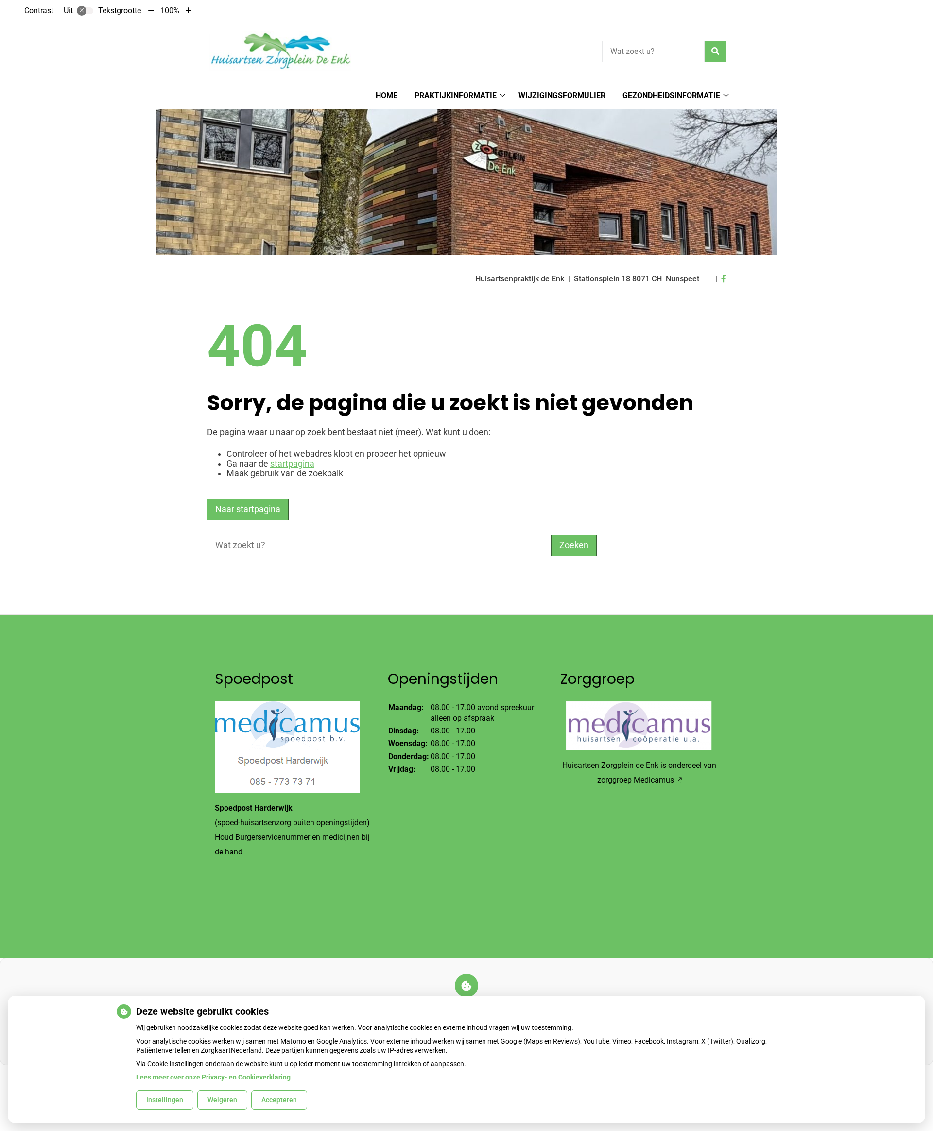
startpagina (292, 464)
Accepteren (279, 1100)
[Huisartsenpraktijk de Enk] (280, 50)
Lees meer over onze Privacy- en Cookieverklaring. (214, 1077)
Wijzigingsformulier (561, 95)
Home (386, 95)
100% (169, 10)
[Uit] (85, 10)
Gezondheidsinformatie (671, 95)
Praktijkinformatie (456, 95)
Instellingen (164, 1100)
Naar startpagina (247, 509)
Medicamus (654, 779)
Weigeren (222, 1100)
